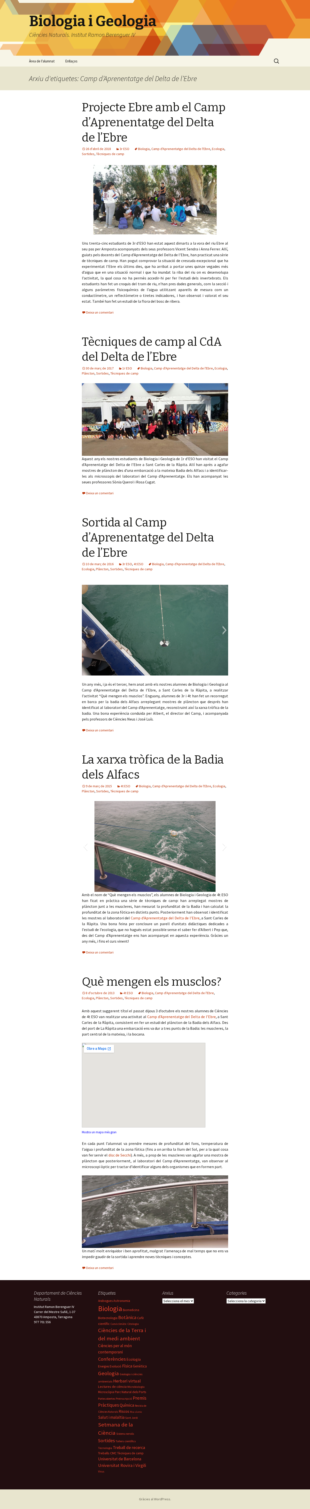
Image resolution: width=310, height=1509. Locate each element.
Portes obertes (106, 1398)
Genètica (140, 1366)
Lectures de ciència (112, 1386)
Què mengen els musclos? (151, 982)
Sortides (88, 154)
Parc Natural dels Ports (130, 1392)
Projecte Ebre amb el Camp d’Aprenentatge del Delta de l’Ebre (153, 122)
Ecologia (218, 149)
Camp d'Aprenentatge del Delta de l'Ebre (180, 149)
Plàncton (88, 373)
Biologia (144, 149)
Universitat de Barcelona (119, 1459)
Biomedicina (131, 1310)
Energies (103, 1366)
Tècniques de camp (110, 154)
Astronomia (121, 1301)
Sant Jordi (131, 1417)
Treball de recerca (129, 1447)
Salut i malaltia (111, 1417)
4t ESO (138, 564)
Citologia (133, 1324)
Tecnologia (105, 1448)
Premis (139, 1398)
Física (127, 1366)
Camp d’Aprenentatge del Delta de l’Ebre (165, 918)
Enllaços (71, 61)
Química (127, 1405)
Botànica (127, 1317)
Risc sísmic (136, 1411)
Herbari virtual (127, 1381)
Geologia (108, 1373)
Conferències (112, 1359)
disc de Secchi (119, 1155)
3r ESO (124, 149)
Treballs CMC (107, 1453)
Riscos (124, 1411)
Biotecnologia (107, 1318)
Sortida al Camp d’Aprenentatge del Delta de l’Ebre (148, 538)
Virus (101, 1471)
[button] (85, 630)
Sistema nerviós (125, 1433)
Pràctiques (108, 1405)
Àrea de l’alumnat (42, 61)
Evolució (115, 1366)
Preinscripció (124, 1398)
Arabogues (105, 1301)
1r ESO (127, 368)
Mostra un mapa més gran (99, 1132)
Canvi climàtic (118, 1324)
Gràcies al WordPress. (155, 1499)
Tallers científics (126, 1441)
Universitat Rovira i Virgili (122, 1465)
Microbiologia (136, 1387)
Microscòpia (106, 1392)
